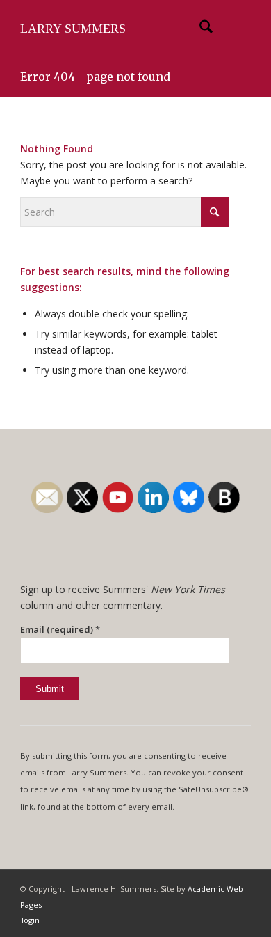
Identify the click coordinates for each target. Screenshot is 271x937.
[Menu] (232, 28)
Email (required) (60, 629)
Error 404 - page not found (95, 77)
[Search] (199, 28)
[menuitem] (199, 28)
